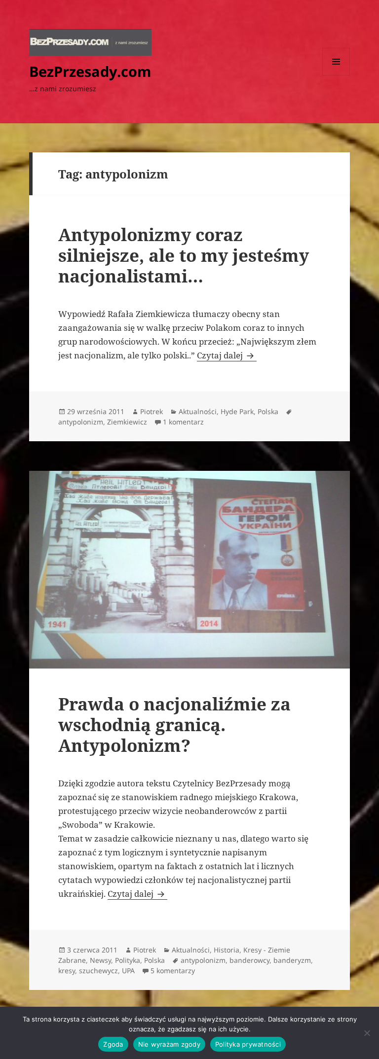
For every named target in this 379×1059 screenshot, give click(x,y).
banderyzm (292, 960)
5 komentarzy (173, 970)
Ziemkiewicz (127, 421)
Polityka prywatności (248, 1044)
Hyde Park (237, 411)
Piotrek (151, 411)
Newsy (100, 960)
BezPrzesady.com (90, 71)
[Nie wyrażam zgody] (367, 1033)
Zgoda (113, 1044)
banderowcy (249, 960)
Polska (268, 411)
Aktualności (198, 411)
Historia (226, 949)
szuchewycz (98, 970)
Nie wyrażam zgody (169, 1044)
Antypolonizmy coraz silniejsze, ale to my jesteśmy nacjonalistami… (183, 255)
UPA (128, 970)
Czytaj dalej (227, 355)
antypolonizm (80, 421)
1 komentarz (183, 421)
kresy (66, 970)
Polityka (127, 960)
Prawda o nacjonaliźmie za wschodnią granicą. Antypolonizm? (174, 724)
